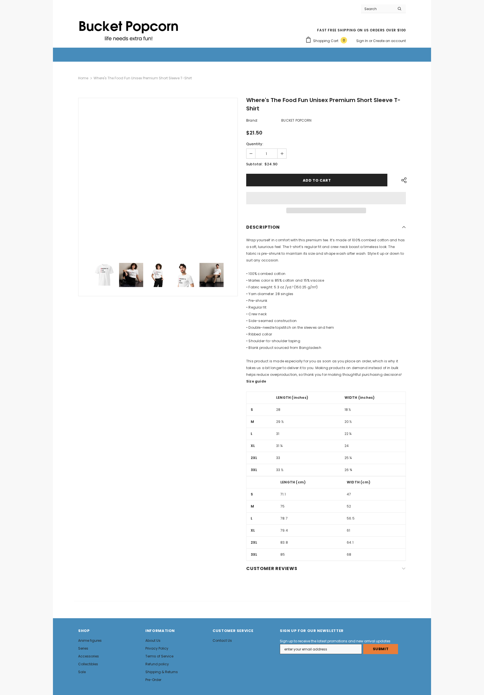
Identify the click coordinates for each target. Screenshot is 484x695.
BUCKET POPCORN (296, 120)
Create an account (389, 40)
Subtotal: (254, 164)
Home (83, 78)
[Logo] (128, 28)
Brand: (252, 120)
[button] (326, 198)
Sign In (362, 40)
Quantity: (254, 144)
